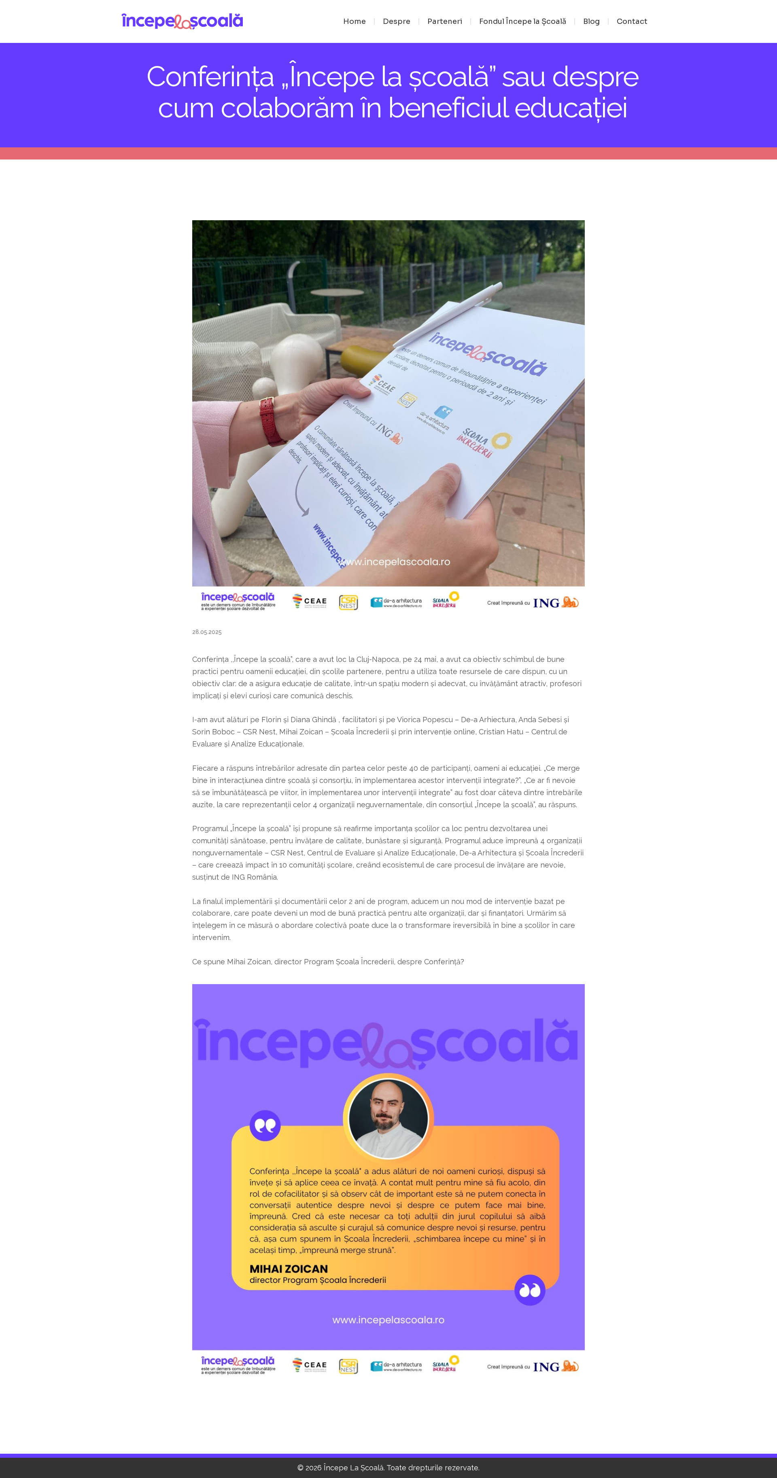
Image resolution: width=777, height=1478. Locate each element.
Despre (396, 21)
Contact (632, 21)
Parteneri (444, 21)
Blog (591, 21)
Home (354, 21)
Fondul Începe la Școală (522, 21)
